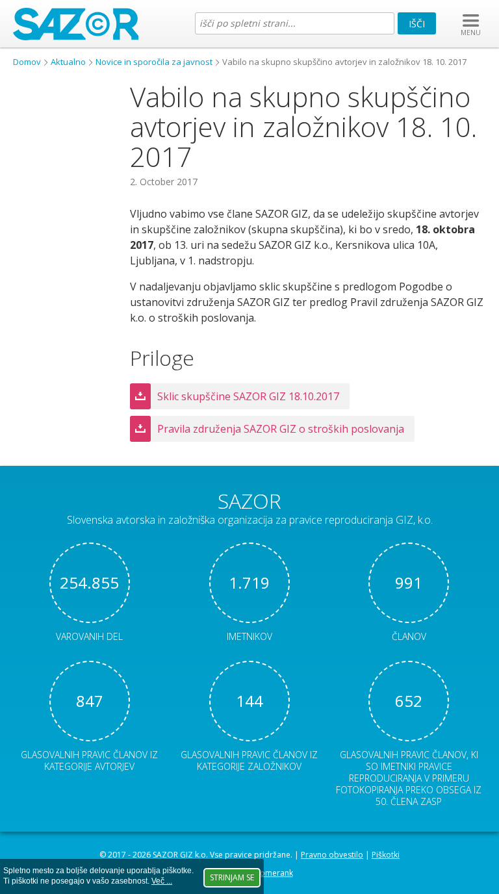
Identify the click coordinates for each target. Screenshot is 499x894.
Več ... (161, 881)
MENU (471, 32)
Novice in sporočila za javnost (154, 62)
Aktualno (68, 62)
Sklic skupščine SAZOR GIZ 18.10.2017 (248, 396)
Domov (27, 62)
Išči (417, 24)
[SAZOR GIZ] (76, 36)
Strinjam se (232, 877)
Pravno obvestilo (332, 854)
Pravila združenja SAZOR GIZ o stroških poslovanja (280, 429)
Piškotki (386, 854)
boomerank (271, 872)
